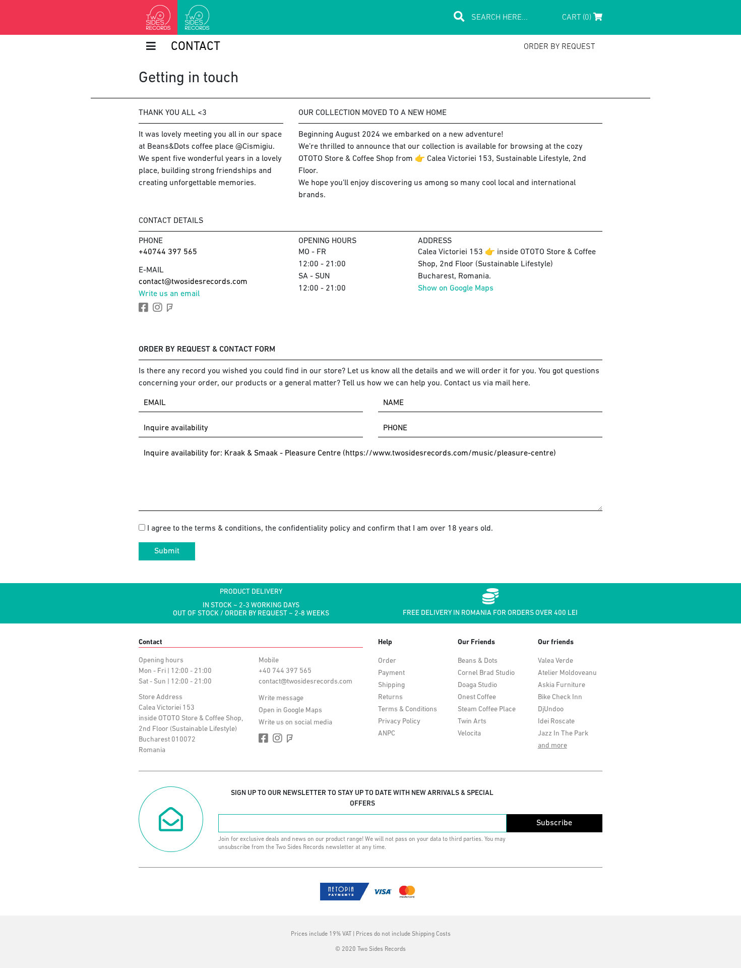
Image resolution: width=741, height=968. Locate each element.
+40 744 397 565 (285, 671)
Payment (391, 673)
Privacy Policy (399, 721)
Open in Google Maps (290, 710)
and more (552, 746)
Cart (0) (577, 18)
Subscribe (554, 823)
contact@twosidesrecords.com (193, 282)
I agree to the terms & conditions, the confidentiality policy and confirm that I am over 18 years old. (320, 529)
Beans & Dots (478, 661)
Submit (166, 551)
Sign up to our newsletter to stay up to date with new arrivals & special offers (362, 798)
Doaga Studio (477, 685)
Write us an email (169, 294)
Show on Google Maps (455, 288)
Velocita (469, 733)
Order (387, 661)
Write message (281, 698)
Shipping (391, 685)
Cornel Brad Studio (486, 673)
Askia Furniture (561, 685)
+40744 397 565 (168, 252)
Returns (390, 697)
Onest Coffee (477, 697)
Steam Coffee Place (487, 709)
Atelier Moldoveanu (567, 673)
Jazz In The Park (563, 733)
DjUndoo (551, 709)
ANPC (386, 733)
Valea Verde (555, 661)
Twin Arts (472, 721)
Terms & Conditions (407, 709)
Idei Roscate (556, 721)
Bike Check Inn (560, 697)
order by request (559, 47)
